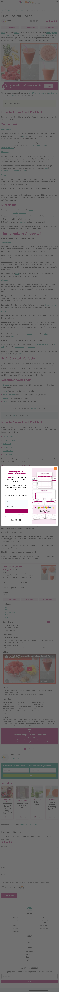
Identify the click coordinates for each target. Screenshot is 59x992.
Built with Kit (16, 520)
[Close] (55, 468)
